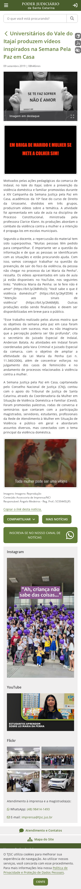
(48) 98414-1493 (38, 809)
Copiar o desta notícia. (22, 509)
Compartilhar (19, 519)
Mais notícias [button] (57, 519)
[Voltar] (6, 33)
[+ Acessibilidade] (78, 50)
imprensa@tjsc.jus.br (37, 817)
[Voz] (78, 43)
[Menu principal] (6, 5)
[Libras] (78, 36)
